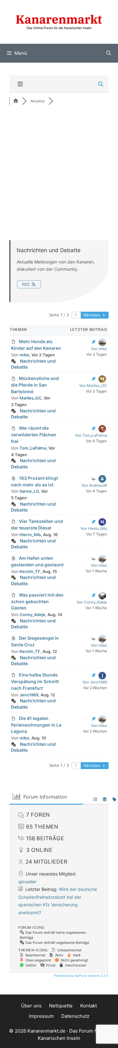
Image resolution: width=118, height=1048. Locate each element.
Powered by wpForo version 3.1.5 (80, 975)
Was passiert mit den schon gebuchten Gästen (37, 601)
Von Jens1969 (94, 682)
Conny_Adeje (32, 614)
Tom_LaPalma (33, 447)
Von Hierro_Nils (94, 528)
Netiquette (61, 1006)
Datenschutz (75, 1016)
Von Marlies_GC (93, 385)
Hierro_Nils (30, 534)
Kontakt (88, 1006)
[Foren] (16, 101)
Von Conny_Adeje (91, 602)
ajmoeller (27, 881)
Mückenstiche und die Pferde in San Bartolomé (35, 385)
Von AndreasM (94, 485)
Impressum (41, 1016)
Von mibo (99, 348)
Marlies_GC (31, 397)
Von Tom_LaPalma (91, 435)
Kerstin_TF (30, 571)
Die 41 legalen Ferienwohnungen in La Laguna (36, 725)
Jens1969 (29, 694)
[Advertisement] (59, 172)
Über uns (31, 1006)
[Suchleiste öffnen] (108, 53)
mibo (24, 354)
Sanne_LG (29, 491)
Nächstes (92, 315)
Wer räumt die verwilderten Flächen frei (33, 434)
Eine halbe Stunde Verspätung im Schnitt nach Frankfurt (35, 681)
